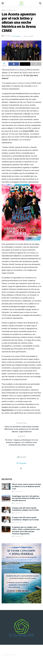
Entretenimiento (12, 10)
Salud (3, 652)
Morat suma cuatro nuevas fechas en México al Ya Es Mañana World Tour (26, 486)
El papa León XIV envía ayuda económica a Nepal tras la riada (25, 509)
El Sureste (16, 36)
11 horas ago (17, 536)
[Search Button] (40, 3)
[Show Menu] (3, 3)
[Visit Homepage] (21, 3)
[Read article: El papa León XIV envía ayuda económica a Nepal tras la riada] (6, 510)
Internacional (13, 652)
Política (13, 649)
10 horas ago (17, 491)
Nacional (4, 649)
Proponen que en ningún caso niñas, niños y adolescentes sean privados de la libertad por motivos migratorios (26, 530)
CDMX (32, 649)
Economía (23, 649)
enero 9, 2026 (28, 36)
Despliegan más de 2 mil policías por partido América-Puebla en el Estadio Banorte (26, 498)
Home (3, 10)
